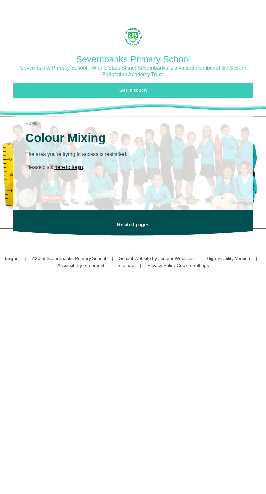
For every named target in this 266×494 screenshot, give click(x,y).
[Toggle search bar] (238, 9)
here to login (68, 167)
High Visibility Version (228, 258)
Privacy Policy (161, 265)
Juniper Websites (176, 258)
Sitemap (125, 265)
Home (31, 123)
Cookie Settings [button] (193, 265)
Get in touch (133, 90)
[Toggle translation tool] (220, 9)
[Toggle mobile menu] (257, 9)
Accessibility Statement (80, 265)
